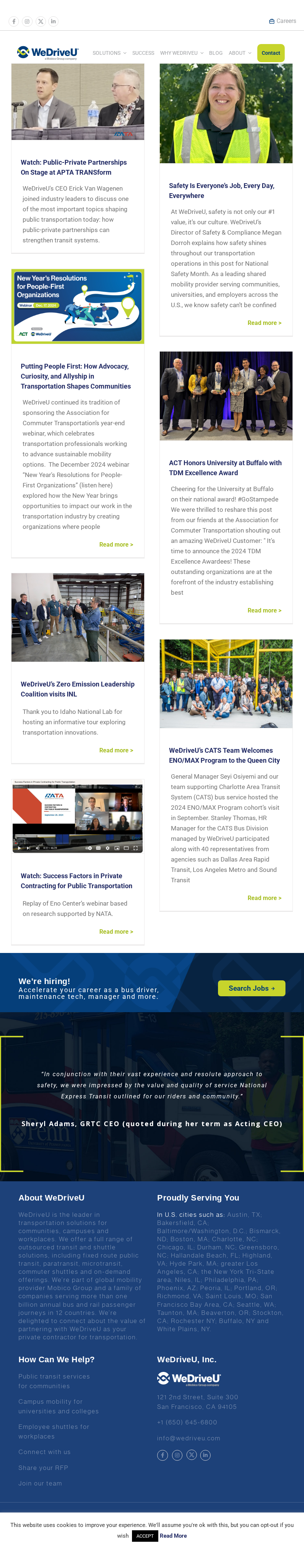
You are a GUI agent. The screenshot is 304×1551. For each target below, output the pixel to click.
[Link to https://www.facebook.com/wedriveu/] (14, 21)
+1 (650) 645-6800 (187, 1422)
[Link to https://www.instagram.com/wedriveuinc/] (27, 21)
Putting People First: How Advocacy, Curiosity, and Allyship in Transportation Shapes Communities (76, 376)
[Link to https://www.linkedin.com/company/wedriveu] (53, 21)
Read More (173, 1535)
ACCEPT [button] (145, 1536)
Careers (286, 20)
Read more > (264, 322)
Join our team (40, 1483)
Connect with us (45, 1452)
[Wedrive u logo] (48, 49)
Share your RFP (44, 1467)
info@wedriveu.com (189, 1438)
